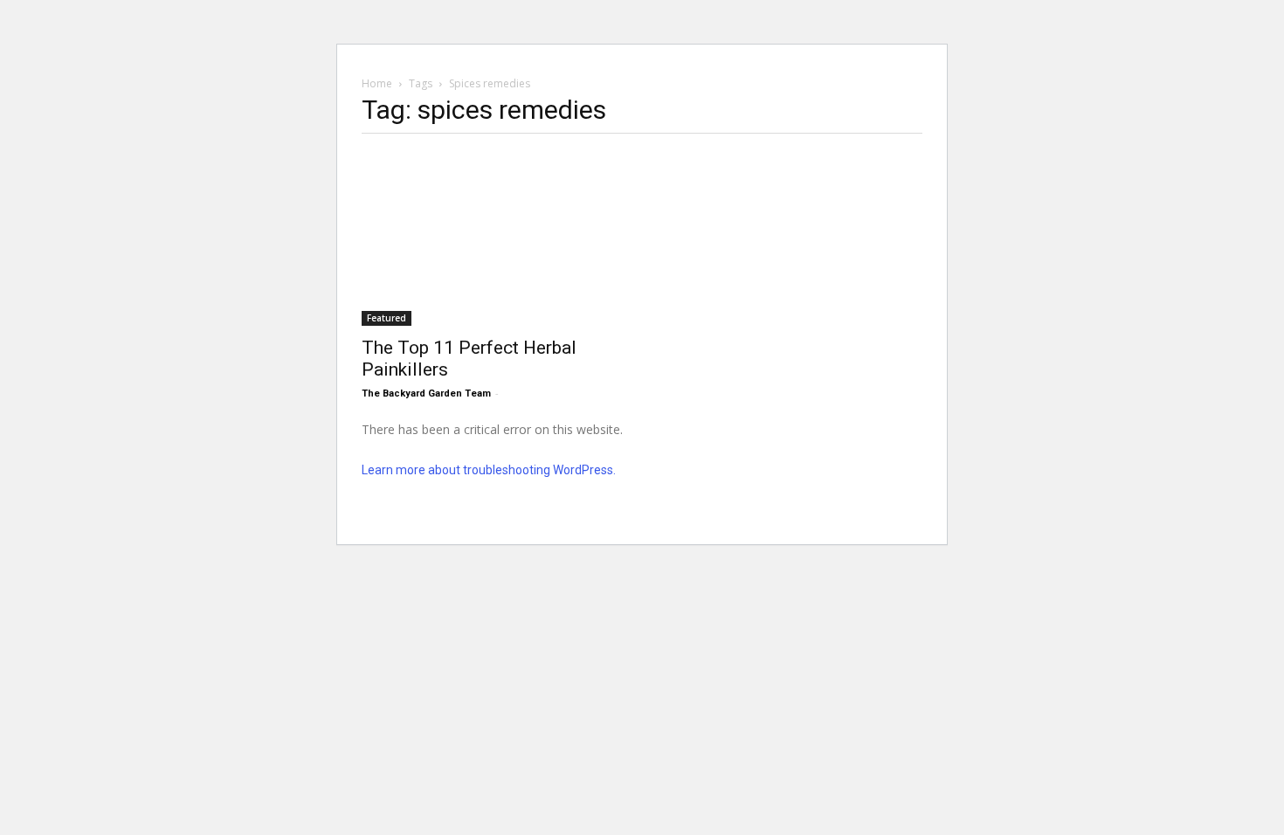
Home (377, 83)
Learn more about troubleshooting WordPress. (489, 470)
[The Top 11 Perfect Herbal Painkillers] (503, 238)
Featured (386, 318)
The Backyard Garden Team (426, 393)
